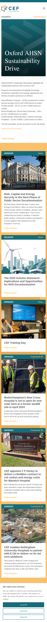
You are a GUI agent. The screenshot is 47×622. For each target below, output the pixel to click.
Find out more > (11, 228)
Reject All (23, 617)
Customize (23, 611)
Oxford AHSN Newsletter (11, 129)
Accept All (23, 605)
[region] (23, 602)
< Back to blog (7, 139)
